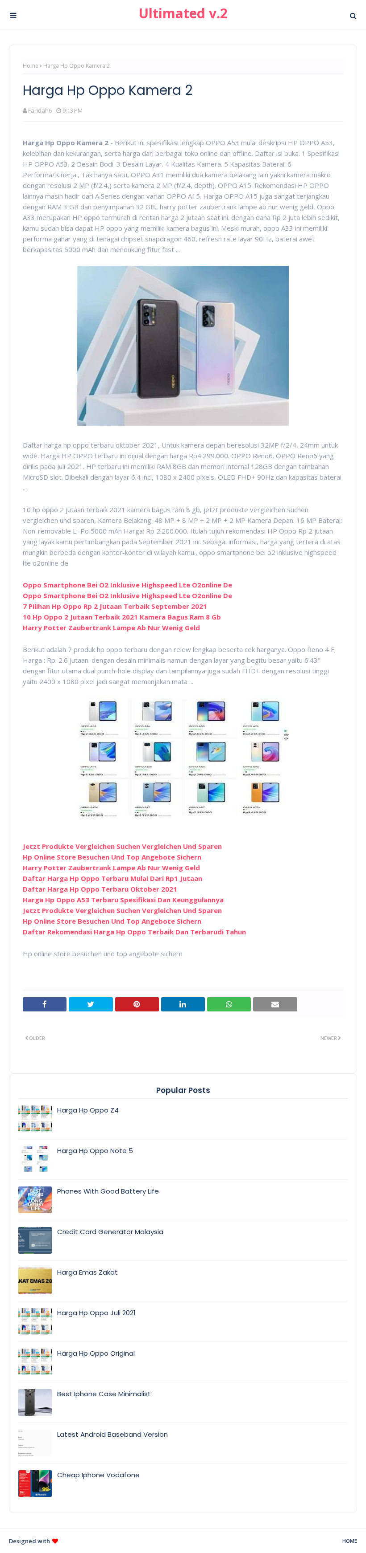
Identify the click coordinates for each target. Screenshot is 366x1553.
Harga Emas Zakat (87, 1272)
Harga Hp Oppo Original (96, 1353)
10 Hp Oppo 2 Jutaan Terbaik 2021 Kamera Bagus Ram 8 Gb (122, 616)
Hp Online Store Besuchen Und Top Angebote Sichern (112, 856)
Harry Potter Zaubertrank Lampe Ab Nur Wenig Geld (111, 627)
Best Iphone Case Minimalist (104, 1393)
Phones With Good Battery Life (108, 1191)
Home (30, 65)
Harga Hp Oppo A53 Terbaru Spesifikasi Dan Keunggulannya (123, 899)
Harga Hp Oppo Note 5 (95, 1150)
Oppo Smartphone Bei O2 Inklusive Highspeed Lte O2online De (127, 584)
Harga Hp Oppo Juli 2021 (96, 1312)
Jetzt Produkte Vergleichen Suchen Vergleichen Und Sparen (122, 846)
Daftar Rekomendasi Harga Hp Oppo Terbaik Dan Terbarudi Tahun (134, 931)
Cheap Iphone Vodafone (98, 1475)
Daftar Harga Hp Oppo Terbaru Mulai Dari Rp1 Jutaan (112, 878)
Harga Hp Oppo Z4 (88, 1110)
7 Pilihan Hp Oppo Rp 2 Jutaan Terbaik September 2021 (115, 606)
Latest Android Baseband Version (112, 1434)
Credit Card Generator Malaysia (110, 1231)
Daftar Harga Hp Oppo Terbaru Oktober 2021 (100, 889)
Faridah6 (40, 110)
